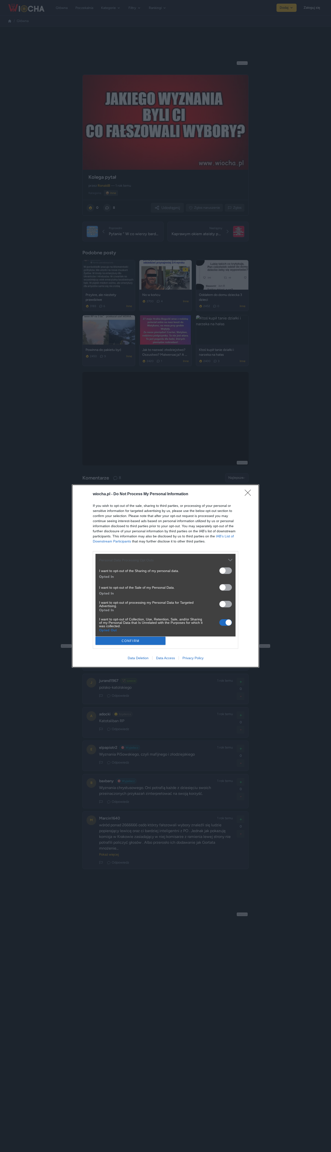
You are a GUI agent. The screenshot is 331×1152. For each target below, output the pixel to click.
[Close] (249, 494)
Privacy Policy (193, 658)
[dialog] (165, 576)
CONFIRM (131, 641)
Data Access (165, 658)
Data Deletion (138, 658)
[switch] (225, 570)
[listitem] (165, 560)
